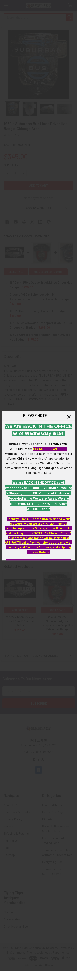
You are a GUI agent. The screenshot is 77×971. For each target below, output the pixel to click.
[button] (69, 417)
